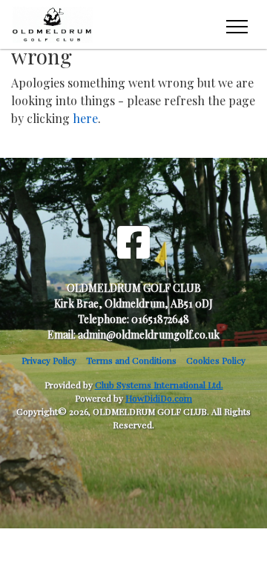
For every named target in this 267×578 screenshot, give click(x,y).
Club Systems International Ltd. (159, 385)
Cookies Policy (215, 360)
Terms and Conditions (131, 360)
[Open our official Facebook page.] (133, 241)
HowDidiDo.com (158, 398)
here (85, 118)
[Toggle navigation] (236, 24)
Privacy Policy (49, 360)
